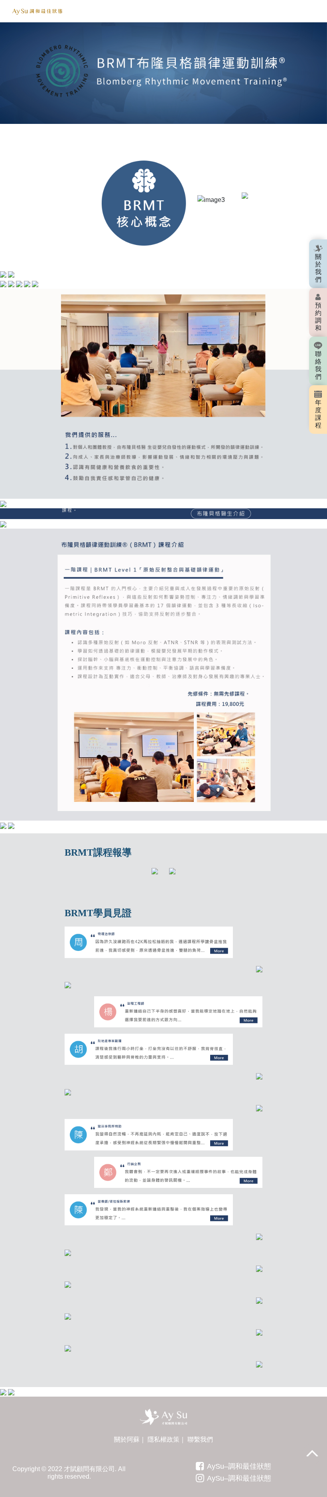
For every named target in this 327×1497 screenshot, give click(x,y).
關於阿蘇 (127, 1439)
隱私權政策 (163, 1439)
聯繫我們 (200, 1439)
